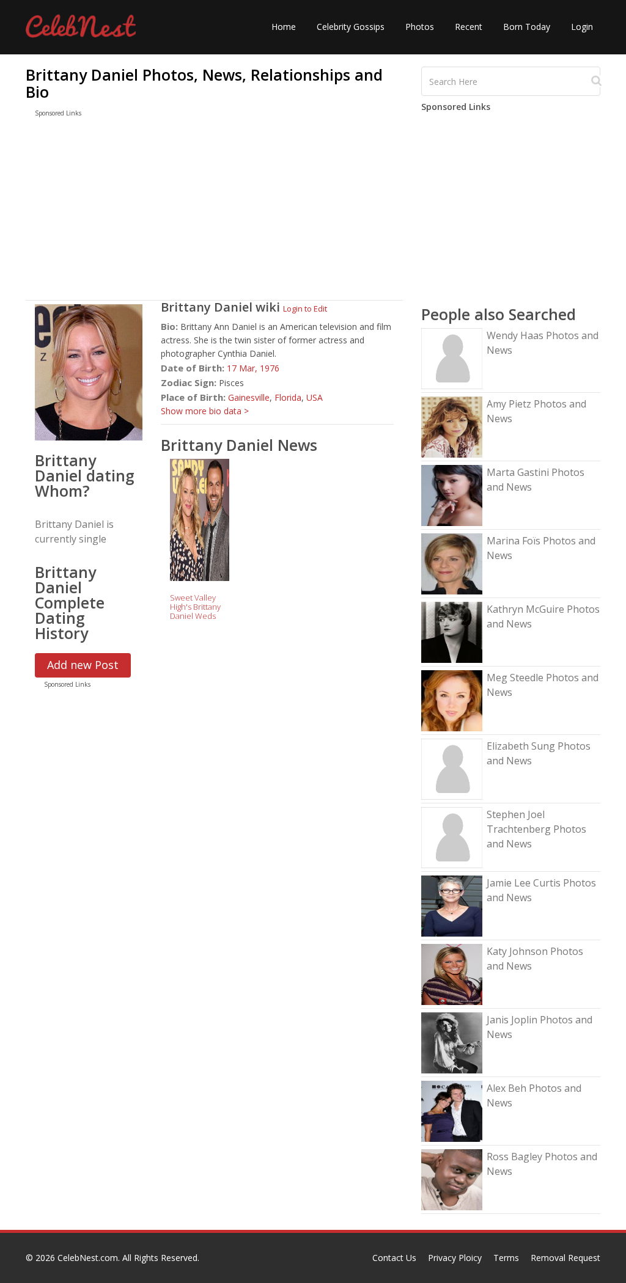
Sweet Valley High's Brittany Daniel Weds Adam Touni (195, 611)
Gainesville (249, 397)
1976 (269, 368)
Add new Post (83, 664)
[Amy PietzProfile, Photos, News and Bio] (451, 426)
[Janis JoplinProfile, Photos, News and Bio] (451, 1042)
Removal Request (565, 1257)
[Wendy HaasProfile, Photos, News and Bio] (451, 358)
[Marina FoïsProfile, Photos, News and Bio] (451, 563)
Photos (419, 26)
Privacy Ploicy (455, 1257)
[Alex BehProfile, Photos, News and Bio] (451, 1110)
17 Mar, (243, 368)
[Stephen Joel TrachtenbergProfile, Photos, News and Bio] (451, 837)
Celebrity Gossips (351, 26)
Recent (468, 26)
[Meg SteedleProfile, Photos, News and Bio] (451, 700)
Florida (287, 397)
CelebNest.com (87, 1257)
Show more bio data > (205, 411)
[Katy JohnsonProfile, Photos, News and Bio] (451, 973)
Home (283, 26)
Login (582, 26)
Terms (506, 1257)
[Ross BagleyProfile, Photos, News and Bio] (451, 1179)
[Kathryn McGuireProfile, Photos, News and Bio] (451, 631)
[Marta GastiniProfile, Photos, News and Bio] (451, 494)
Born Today (526, 26)
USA (314, 397)
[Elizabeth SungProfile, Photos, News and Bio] (451, 768)
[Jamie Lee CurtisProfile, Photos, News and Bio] (451, 905)
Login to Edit (305, 308)
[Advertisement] (214, 211)
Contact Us (394, 1257)
